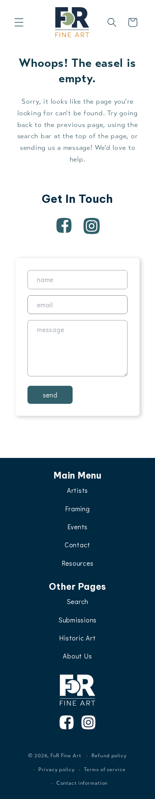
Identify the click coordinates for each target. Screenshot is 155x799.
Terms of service (105, 769)
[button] (19, 22)
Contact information (82, 783)
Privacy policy (56, 769)
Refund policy (108, 755)
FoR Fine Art (65, 755)
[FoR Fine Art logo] (77, 690)
